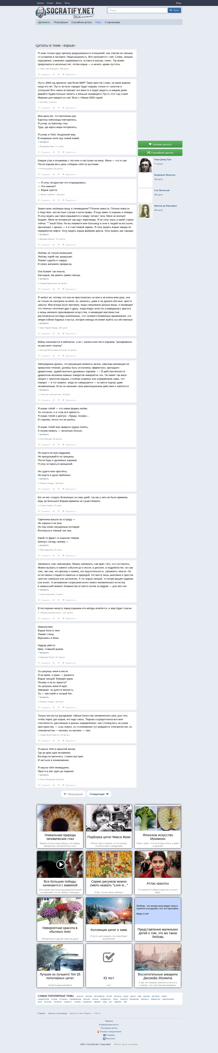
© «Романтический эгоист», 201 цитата (55, 612)
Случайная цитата (81, 22)
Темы (98, 22)
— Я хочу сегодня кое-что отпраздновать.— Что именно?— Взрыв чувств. (62, 186)
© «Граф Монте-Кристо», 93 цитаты (54, 734)
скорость (68, 1001)
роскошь (48, 1001)
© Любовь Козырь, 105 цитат (51, 483)
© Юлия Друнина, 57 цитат (50, 549)
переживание (75, 999)
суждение (87, 1001)
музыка (146, 996)
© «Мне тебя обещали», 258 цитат (53, 68)
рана (40, 1001)
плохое (95, 999)
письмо (86, 999)
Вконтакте (110, 1038)
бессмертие (99, 996)
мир (139, 996)
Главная (41, 1013)
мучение (155, 996)
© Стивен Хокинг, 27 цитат (50, 505)
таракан (97, 1001)
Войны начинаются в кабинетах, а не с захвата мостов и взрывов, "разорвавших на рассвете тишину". (85, 343)
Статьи (50, 2)
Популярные (61, 22)
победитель (105, 999)
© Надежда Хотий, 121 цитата (51, 657)
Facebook (110, 1035)
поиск (115, 999)
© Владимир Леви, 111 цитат (51, 146)
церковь (117, 1001)
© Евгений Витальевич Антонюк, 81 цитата (57, 350)
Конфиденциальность (109, 1024)
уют (110, 1001)
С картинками (112, 22)
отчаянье (63, 999)
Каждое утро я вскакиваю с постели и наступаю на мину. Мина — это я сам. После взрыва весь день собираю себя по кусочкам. (82, 162)
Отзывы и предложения (110, 1031)
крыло (133, 996)
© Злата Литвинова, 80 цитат (51, 779)
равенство (155, 999)
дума (126, 996)
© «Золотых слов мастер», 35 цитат (54, 394)
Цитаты (40, 2)
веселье (117, 996)
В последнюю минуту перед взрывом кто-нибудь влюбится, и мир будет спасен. (85, 608)
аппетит (80, 996)
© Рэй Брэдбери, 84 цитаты (50, 168)
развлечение (168, 999)
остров (54, 999)
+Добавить (43, 22)
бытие (109, 996)
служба (77, 1001)
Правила (109, 1020)
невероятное (43, 999)
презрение (134, 999)
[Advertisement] (109, 34)
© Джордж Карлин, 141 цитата (51, 238)
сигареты (58, 1001)
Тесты (67, 2)
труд (105, 1001)
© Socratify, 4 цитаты (47, 102)
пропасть (145, 999)
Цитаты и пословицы (57, 1013)
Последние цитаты (109, 1027)
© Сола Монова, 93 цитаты (50, 438)
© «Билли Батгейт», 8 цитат (50, 594)
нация (164, 996)
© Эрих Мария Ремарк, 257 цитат (53, 327)
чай (125, 1001)
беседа (89, 996)
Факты (59, 2)
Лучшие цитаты (162, 144)
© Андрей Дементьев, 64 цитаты (52, 283)
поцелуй (124, 999)
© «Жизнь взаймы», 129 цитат (51, 194)
